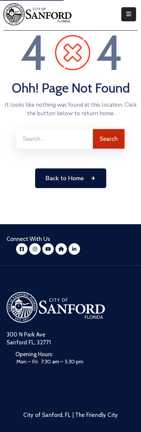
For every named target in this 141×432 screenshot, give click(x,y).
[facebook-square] (22, 249)
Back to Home (65, 178)
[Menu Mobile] (128, 14)
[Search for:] (54, 139)
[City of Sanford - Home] (37, 14)
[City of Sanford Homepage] (56, 307)
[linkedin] (74, 249)
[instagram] (35, 249)
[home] (61, 249)
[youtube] (48, 249)
